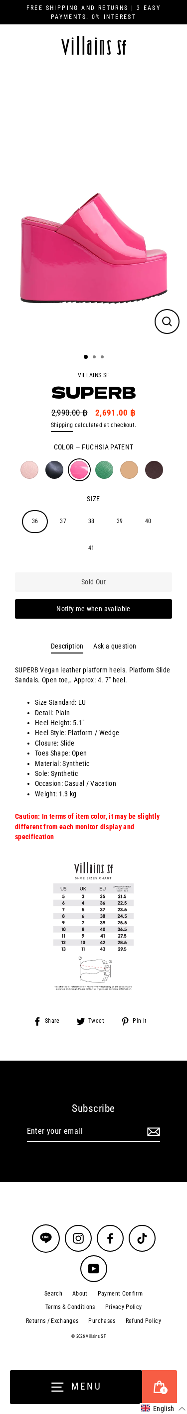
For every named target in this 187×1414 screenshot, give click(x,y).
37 (63, 521)
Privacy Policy (123, 1307)
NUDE (129, 469)
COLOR (94, 447)
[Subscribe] (152, 1131)
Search (53, 1293)
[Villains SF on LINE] (46, 1238)
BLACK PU (54, 469)
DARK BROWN (154, 469)
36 (35, 521)
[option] (93, 206)
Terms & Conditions (70, 1307)
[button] (163, 1408)
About (80, 1293)
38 (91, 521)
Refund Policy (143, 1320)
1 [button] (86, 357)
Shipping (62, 425)
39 (120, 521)
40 (148, 521)
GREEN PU (104, 469)
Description (67, 646)
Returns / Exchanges (52, 1320)
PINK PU (29, 469)
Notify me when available (93, 609)
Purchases (101, 1320)
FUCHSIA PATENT (79, 469)
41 (91, 547)
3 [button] (103, 357)
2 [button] (95, 357)
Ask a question (114, 646)
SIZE (93, 499)
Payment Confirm (120, 1293)
